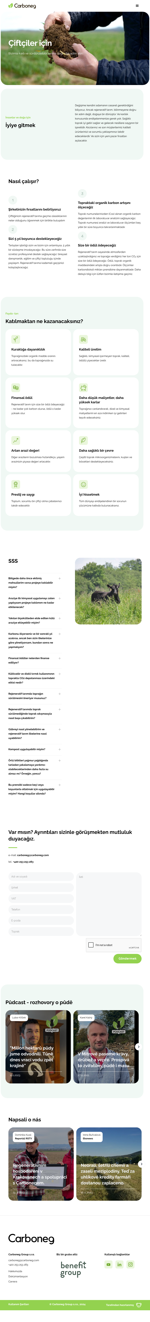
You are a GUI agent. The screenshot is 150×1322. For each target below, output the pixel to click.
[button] (137, 5)
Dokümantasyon (18, 1276)
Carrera (12, 1281)
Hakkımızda (15, 1271)
